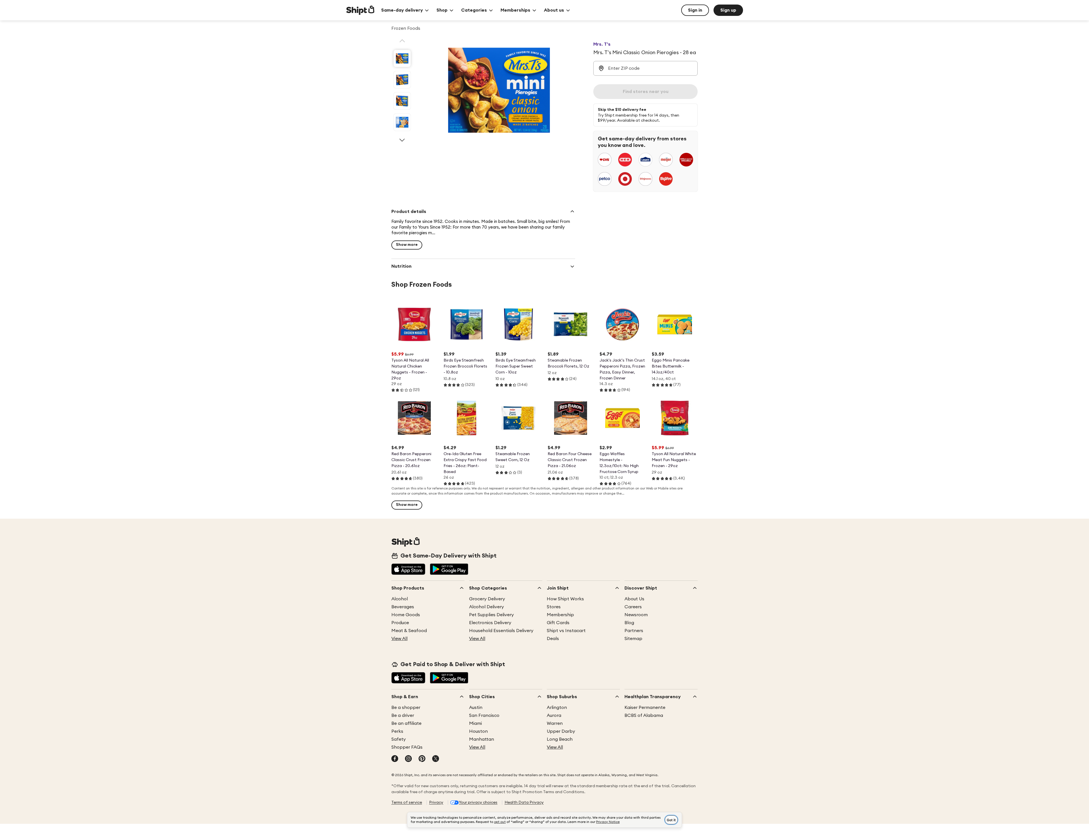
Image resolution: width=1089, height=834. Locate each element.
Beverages (402, 607)
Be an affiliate (406, 723)
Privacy (436, 803)
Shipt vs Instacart (566, 630)
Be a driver (402, 715)
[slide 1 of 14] (402, 58)
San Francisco (484, 715)
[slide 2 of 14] (402, 79)
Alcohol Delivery (486, 607)
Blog (629, 622)
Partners (633, 630)
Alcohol (399, 599)
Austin (475, 707)
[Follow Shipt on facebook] (394, 759)
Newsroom (636, 615)
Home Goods (405, 615)
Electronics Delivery (490, 622)
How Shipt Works (565, 599)
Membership (560, 615)
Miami (475, 723)
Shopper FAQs (407, 747)
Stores (554, 607)
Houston (478, 731)
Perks (397, 731)
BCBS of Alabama (643, 715)
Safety (398, 739)
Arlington (557, 707)
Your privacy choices (478, 803)
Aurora (554, 715)
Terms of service (406, 803)
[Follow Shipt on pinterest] (422, 759)
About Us (634, 599)
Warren (555, 723)
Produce (400, 622)
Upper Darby (561, 731)
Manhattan (481, 739)
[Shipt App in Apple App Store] (408, 569)
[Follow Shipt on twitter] (435, 759)
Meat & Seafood (409, 630)
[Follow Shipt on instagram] (408, 759)
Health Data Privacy (524, 803)
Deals (553, 638)
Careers (633, 607)
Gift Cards (558, 622)
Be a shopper (405, 707)
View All (399, 638)
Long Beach (560, 739)
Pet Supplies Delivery (491, 615)
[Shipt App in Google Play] (449, 569)
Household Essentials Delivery (501, 630)
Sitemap (633, 638)
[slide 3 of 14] (402, 100)
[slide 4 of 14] (402, 122)
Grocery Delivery (487, 599)
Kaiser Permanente (644, 707)
